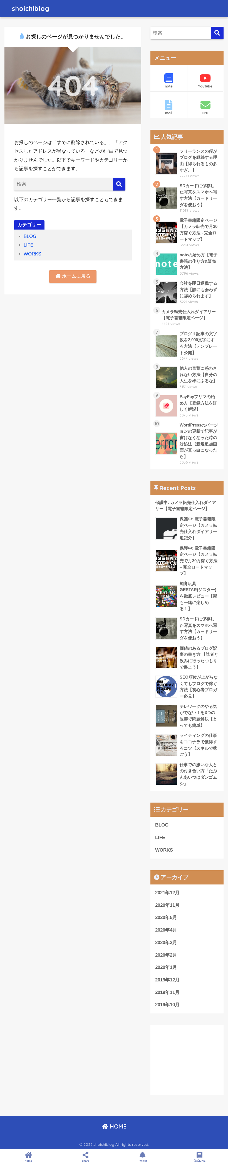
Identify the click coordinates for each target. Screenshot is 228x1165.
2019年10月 (167, 1004)
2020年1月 (166, 967)
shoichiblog (30, 8)
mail (168, 113)
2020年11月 (167, 905)
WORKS (32, 254)
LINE (205, 113)
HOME (117, 1126)
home (28, 1160)
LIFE (28, 245)
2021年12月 (167, 892)
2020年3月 (166, 942)
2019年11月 (167, 992)
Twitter (142, 1160)
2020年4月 (166, 930)
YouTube (205, 86)
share (86, 1160)
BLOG (30, 236)
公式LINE (199, 1160)
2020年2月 (166, 955)
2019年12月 (167, 980)
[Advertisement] (186, 1060)
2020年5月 (166, 917)
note (169, 86)
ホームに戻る (75, 276)
